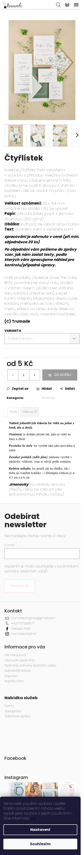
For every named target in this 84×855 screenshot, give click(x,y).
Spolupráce (13, 711)
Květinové (48, 398)
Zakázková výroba (17, 716)
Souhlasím (40, 844)
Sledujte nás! (20, 628)
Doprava (10, 676)
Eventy (9, 706)
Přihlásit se (20, 586)
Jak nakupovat (15, 655)
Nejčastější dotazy (17, 670)
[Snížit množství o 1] (13, 375)
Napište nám (14, 681)
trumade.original (23, 633)
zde (33, 818)
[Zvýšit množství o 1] (34, 375)
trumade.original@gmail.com (33, 618)
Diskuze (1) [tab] (29, 411)
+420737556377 (22, 623)
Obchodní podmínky (19, 660)
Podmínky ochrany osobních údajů (30, 665)
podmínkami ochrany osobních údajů (41, 569)
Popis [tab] (13, 411)
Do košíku (62, 374)
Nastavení (40, 829)
